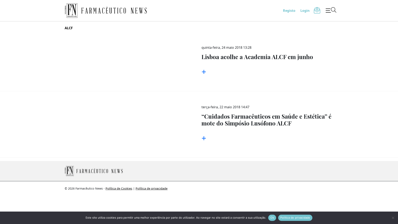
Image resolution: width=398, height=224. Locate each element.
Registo (289, 10)
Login (305, 10)
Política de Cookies (119, 188)
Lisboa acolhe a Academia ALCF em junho (257, 57)
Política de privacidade (151, 188)
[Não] (393, 218)
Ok (272, 217)
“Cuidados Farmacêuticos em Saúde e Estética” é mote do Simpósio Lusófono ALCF (266, 119)
